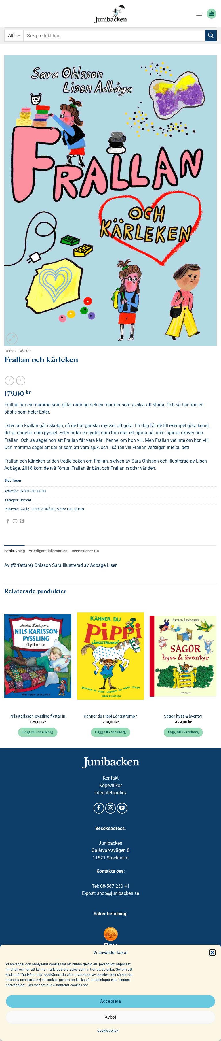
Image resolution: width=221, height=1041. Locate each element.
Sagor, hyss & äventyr (183, 716)
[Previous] (4, 675)
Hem (8, 351)
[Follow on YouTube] (122, 808)
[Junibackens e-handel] (110, 14)
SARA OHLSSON (70, 509)
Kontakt (111, 778)
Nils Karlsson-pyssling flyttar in (37, 716)
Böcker (24, 351)
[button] (212, 952)
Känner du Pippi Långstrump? (110, 716)
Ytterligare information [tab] (48, 551)
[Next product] (9, 380)
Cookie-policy (107, 1031)
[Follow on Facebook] (99, 808)
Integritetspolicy (110, 792)
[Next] (216, 675)
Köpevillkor (110, 785)
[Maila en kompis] (15, 521)
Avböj (110, 1017)
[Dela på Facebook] (7, 521)
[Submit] (211, 35)
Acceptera (110, 1001)
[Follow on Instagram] (110, 808)
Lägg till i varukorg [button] (37, 732)
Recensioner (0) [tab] (85, 551)
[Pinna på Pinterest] (22, 521)
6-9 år (24, 509)
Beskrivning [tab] (14, 551)
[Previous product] (20, 380)
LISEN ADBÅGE (42, 509)
